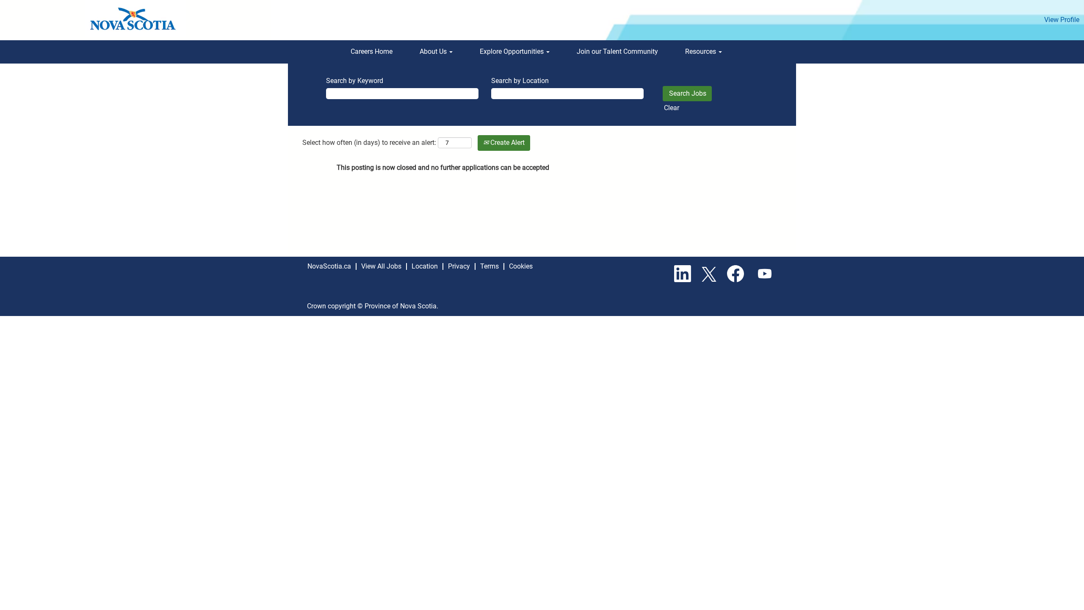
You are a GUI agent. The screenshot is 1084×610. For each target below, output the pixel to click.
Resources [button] (701, 51)
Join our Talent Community (617, 51)
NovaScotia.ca (329, 266)
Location (425, 266)
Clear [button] (671, 108)
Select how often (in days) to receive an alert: (369, 143)
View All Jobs (381, 266)
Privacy (459, 266)
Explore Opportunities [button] (512, 51)
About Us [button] (434, 51)
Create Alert (507, 143)
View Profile (1061, 20)
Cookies (521, 266)
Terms (489, 266)
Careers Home (372, 51)
